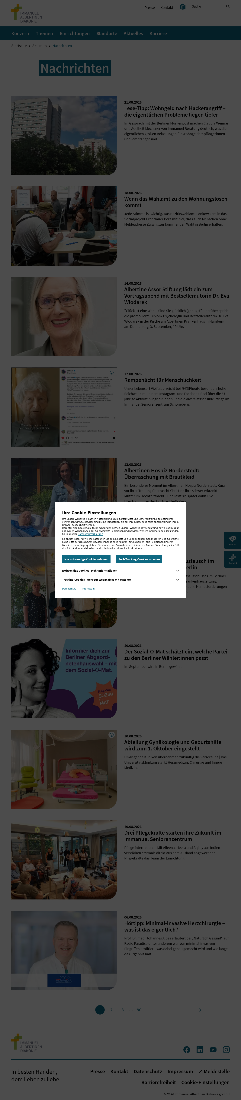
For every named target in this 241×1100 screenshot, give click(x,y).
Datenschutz (69, 588)
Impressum (88, 588)
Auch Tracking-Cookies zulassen (139, 559)
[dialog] (120, 550)
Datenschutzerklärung (90, 534)
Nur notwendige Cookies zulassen (86, 559)
